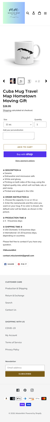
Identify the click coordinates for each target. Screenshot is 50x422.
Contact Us (10, 309)
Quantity (38, 119)
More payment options (25, 160)
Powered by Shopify (33, 413)
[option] (13, 81)
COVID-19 (10, 328)
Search (8, 302)
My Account (11, 335)
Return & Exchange (14, 295)
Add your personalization (13, 130)
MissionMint (20, 413)
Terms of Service (13, 342)
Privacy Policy (12, 349)
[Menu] (45, 13)
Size (5, 119)
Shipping (7, 110)
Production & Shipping (16, 288)
